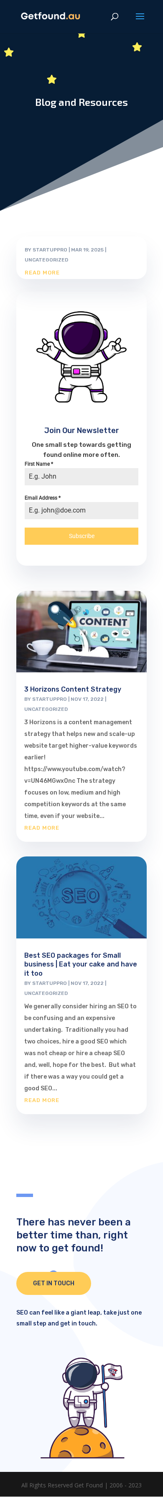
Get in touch (53, 1283)
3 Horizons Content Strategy (72, 689)
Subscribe (81, 536)
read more (42, 272)
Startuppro (50, 250)
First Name (39, 464)
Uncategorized (46, 260)
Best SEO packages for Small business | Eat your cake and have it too (80, 964)
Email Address (43, 498)
